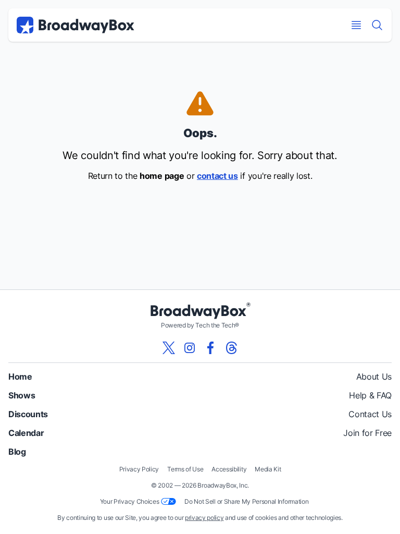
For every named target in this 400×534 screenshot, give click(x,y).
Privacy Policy (139, 469)
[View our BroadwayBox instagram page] (189, 348)
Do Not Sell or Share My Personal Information (246, 501)
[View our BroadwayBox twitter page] (168, 348)
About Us (374, 376)
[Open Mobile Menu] (356, 25)
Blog (17, 451)
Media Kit (268, 469)
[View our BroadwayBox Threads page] (231, 348)
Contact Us (370, 414)
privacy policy (204, 517)
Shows (21, 395)
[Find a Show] (377, 25)
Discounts (28, 414)
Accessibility (228, 469)
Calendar (26, 433)
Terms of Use (185, 469)
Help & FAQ (370, 395)
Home (20, 376)
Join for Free (367, 433)
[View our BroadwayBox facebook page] (210, 348)
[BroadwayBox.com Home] (75, 25)
